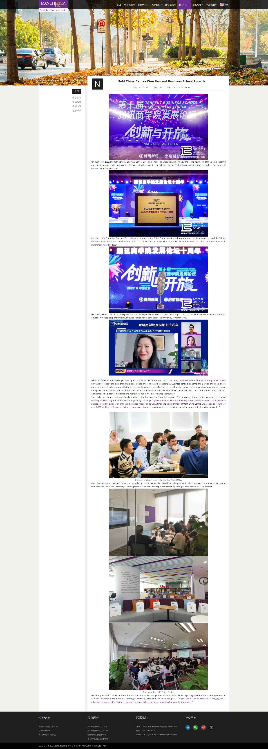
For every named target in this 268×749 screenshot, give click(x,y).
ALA (105, 745)
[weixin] (195, 727)
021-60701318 (149, 730)
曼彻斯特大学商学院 (47, 734)
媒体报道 (76, 101)
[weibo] (203, 727)
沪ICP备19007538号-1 (83, 745)
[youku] (211, 727)
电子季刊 (76, 110)
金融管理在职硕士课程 (96, 734)
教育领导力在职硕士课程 (97, 738)
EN (226, 4)
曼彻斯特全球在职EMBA (97, 730)
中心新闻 (76, 97)
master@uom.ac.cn (168, 734)
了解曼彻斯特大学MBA (48, 726)
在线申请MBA (44, 730)
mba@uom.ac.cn (151, 734)
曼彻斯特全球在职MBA (97, 726)
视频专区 (76, 106)
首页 (119, 4)
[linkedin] (187, 727)
